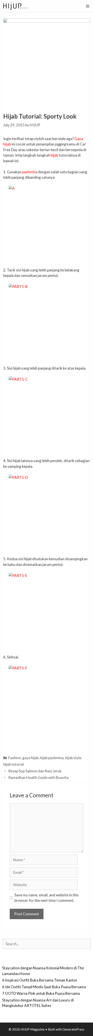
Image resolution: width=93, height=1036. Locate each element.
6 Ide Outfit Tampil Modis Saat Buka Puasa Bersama (44, 987)
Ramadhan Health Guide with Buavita (38, 777)
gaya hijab (30, 757)
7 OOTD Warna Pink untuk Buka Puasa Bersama (41, 993)
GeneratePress (73, 1029)
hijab (54, 155)
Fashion (14, 757)
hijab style (73, 757)
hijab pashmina (52, 757)
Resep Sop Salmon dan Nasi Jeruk (35, 771)
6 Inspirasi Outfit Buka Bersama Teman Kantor (39, 980)
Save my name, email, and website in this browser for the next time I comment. (46, 898)
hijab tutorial (13, 764)
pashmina (29, 172)
